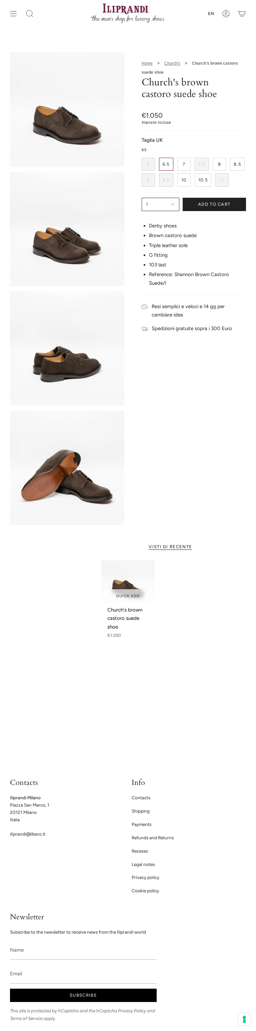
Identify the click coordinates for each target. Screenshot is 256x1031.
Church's (172, 63)
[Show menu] (13, 13)
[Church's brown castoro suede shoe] (128, 581)
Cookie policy (145, 890)
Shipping (141, 811)
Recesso (140, 851)
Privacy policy (145, 877)
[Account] (226, 13)
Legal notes (143, 864)
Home (147, 63)
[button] (30, 13)
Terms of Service (26, 1018)
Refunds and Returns (153, 837)
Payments (141, 824)
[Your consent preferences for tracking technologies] (244, 1019)
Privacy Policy (132, 1010)
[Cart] (242, 13)
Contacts (141, 797)
